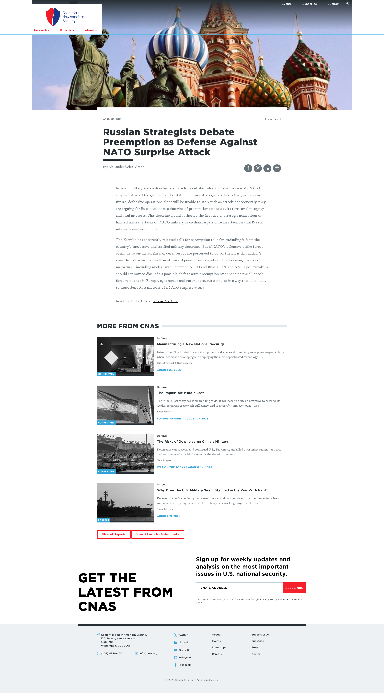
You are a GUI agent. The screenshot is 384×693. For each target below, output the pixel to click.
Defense (162, 338)
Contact (256, 654)
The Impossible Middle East (180, 393)
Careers (217, 654)
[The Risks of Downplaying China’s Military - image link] (125, 453)
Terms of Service (292, 599)
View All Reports (114, 534)
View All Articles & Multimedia (157, 534)
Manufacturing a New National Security (190, 344)
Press (255, 647)
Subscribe (294, 587)
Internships (219, 647)
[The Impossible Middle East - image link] (125, 405)
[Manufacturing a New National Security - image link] (125, 356)
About (216, 634)
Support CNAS (261, 634)
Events (216, 640)
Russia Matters (165, 300)
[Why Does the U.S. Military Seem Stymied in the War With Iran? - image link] (125, 502)
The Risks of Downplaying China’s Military (192, 441)
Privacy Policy (268, 599)
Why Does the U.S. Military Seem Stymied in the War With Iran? (212, 490)
